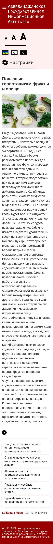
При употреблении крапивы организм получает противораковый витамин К (22, 448)
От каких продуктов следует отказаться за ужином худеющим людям (25, 461)
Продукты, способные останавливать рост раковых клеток (23, 488)
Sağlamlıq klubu (12, 513)
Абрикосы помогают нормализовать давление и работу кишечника (22, 475)
